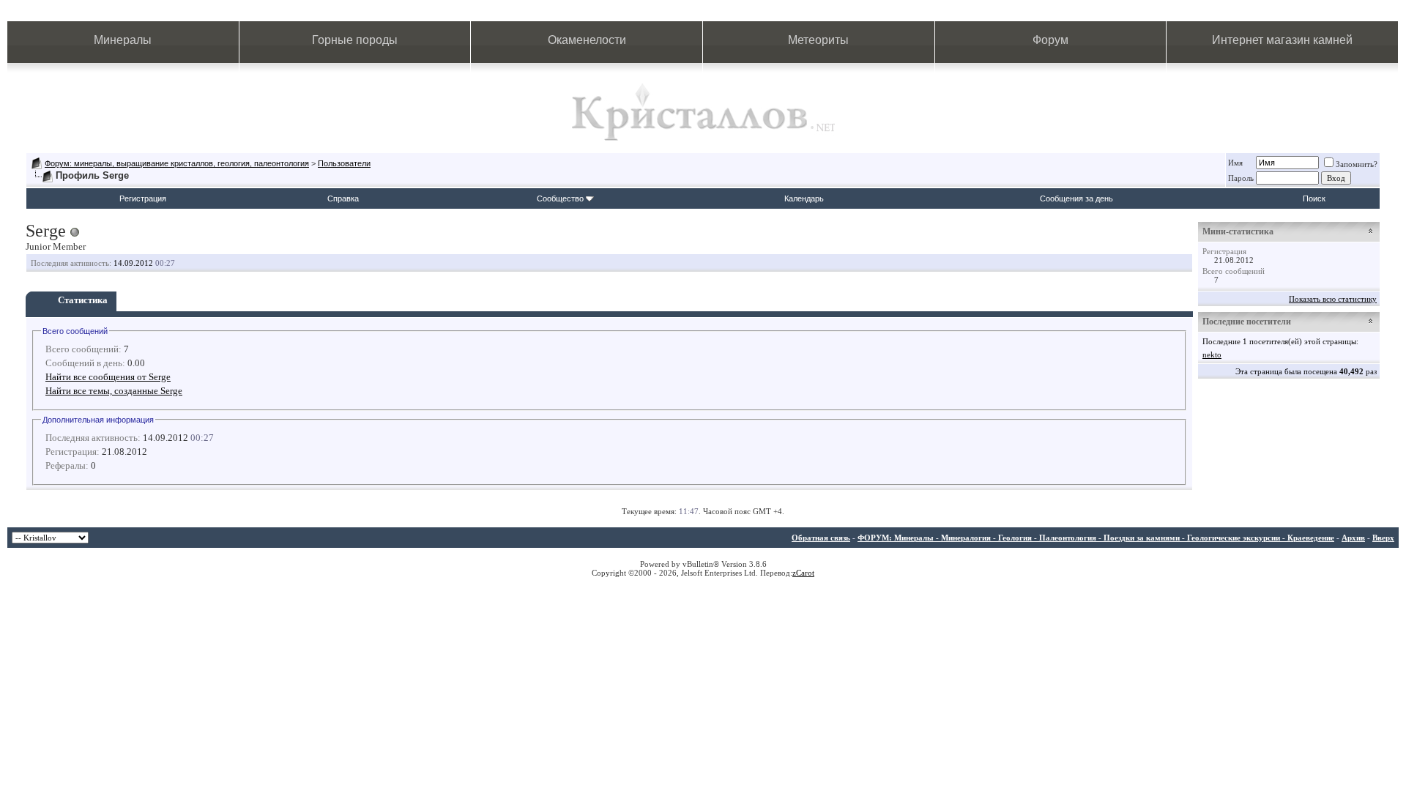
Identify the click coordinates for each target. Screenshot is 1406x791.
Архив (1353, 537)
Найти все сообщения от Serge (108, 376)
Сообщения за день (1076, 198)
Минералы (123, 40)
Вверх (1383, 537)
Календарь (804, 198)
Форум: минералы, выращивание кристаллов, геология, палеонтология (177, 163)
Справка (343, 198)
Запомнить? (1356, 164)
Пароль (1241, 178)
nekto (1211, 354)
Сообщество (560, 198)
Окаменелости (587, 40)
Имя (1235, 162)
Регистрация (142, 198)
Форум (1050, 40)
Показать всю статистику (1333, 298)
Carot (805, 572)
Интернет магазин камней (1282, 40)
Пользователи (344, 163)
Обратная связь (821, 537)
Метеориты (818, 40)
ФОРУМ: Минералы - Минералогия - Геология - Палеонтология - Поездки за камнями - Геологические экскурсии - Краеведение (1096, 537)
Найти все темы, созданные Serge (113, 390)
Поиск (1314, 198)
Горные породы (355, 40)
